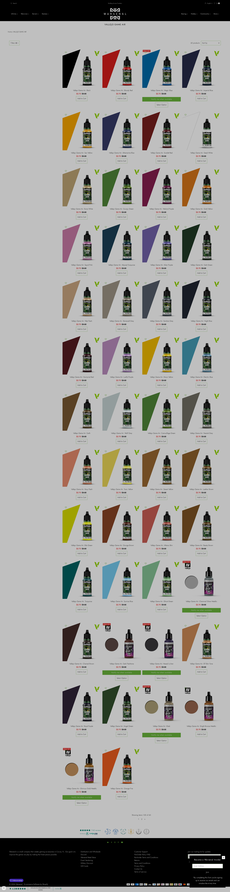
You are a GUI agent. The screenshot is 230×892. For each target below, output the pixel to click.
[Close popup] (223, 857)
